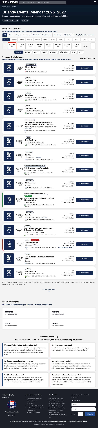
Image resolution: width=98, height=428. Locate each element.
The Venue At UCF (29, 202)
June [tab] (84, 39)
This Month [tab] (67, 35)
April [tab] (68, 39)
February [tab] (53, 39)
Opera (80, 52)
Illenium (27, 124)
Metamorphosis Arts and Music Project (37, 122)
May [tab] (76, 39)
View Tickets (85, 68)
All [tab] (5, 35)
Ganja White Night (38, 124)
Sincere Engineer (31, 67)
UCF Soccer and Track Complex (33, 170)
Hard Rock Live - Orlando (32, 217)
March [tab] (60, 39)
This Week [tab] (36, 35)
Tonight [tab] (18, 35)
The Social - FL (29, 157)
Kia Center (28, 245)
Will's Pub (28, 69)
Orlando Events (6, 6)
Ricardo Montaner (31, 243)
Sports (45, 52)
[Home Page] (10, 2)
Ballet (73, 52)
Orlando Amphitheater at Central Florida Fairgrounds (40, 126)
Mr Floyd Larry (30, 183)
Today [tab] (11, 35)
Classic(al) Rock (37, 230)
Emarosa (28, 155)
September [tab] (14, 39)
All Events (18, 52)
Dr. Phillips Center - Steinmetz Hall (34, 232)
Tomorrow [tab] (27, 35)
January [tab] (45, 39)
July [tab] (92, 39)
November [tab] (29, 39)
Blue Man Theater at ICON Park (34, 82)
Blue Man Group (30, 80)
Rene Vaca (29, 95)
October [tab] (22, 39)
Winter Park (49, 263)
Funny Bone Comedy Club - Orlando (35, 97)
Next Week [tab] (57, 35)
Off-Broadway (64, 52)
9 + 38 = (73, 414)
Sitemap (45, 424)
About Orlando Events (11, 412)
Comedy (36, 52)
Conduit (27, 261)
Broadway (53, 52)
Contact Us (11, 415)
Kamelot (28, 215)
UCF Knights (28, 168)
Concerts (27, 52)
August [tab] (6, 39)
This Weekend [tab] (46, 35)
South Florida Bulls (42, 168)
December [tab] (37, 39)
